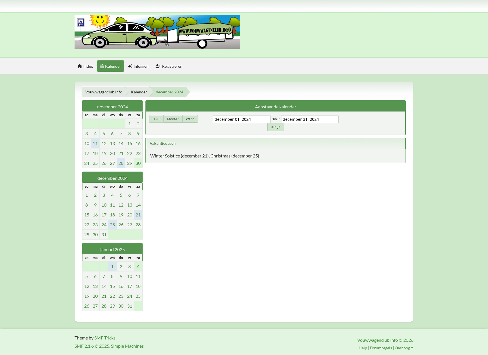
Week (190, 118)
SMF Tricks (105, 337)
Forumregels (381, 347)
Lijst (156, 118)
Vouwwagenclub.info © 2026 (385, 340)
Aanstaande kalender (275, 106)
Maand (172, 118)
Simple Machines (127, 346)
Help (363, 347)
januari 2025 (112, 249)
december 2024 (112, 178)
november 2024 (112, 106)
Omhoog (403, 347)
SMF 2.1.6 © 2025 (92, 346)
